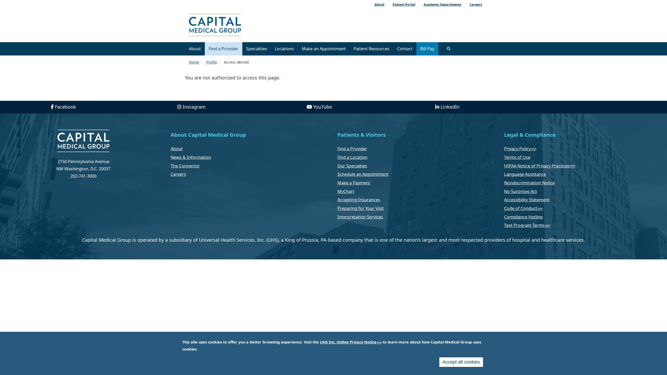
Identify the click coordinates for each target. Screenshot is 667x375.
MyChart (345, 191)
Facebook (65, 107)
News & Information (191, 157)
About (195, 49)
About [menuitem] (379, 4)
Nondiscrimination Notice (529, 183)
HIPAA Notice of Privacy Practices (537, 166)
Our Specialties (352, 166)
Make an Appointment (324, 49)
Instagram (194, 107)
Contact (404, 49)
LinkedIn (450, 107)
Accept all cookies (461, 362)
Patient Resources (371, 49)
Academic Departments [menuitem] (442, 4)
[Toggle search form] (448, 48)
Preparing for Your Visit (360, 208)
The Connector (185, 166)
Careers (178, 174)
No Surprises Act (520, 191)
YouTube (322, 107)
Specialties (256, 49)
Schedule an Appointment (362, 174)
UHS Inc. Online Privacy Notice (348, 342)
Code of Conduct (520, 208)
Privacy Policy (517, 149)
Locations (284, 49)
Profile (211, 62)
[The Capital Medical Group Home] (238, 25)
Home (194, 62)
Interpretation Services (360, 217)
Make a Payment (353, 183)
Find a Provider (223, 49)
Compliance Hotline (523, 217)
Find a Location (352, 157)
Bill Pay (427, 49)
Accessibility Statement (526, 200)
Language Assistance (525, 174)
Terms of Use (517, 157)
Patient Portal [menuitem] (404, 4)
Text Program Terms (524, 225)
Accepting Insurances (358, 200)
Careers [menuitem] (476, 4)
